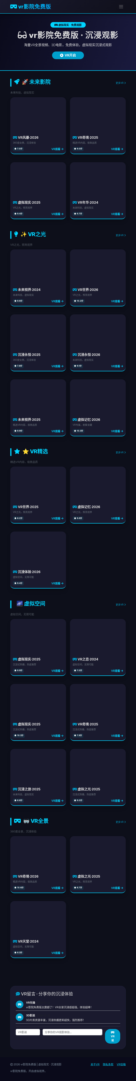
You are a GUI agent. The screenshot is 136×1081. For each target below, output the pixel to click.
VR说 (113, 1038)
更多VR (120, 82)
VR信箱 (121, 1064)
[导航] (121, 6)
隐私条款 (108, 1064)
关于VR (95, 1064)
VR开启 (70, 55)
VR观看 (56, 149)
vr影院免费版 (34, 6)
